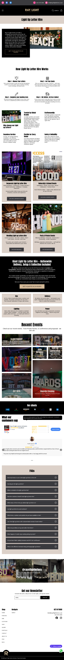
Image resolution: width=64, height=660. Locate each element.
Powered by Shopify (21, 658)
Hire (3, 618)
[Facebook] (6, 2)
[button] (2, 10)
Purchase (4, 615)
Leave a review (55, 429)
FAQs (3, 639)
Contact (4, 633)
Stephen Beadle (38, 443)
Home (3, 612)
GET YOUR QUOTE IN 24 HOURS (16, 51)
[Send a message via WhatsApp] (61, 651)
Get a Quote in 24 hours (32, 286)
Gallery (4, 627)
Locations (4, 621)
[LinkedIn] (10, 2)
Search (13, 612)
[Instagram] (3, 2)
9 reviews (39, 445)
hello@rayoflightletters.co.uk (55, 613)
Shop (3, 624)
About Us (4, 636)
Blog (3, 642)
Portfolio (4, 630)
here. (41, 418)
